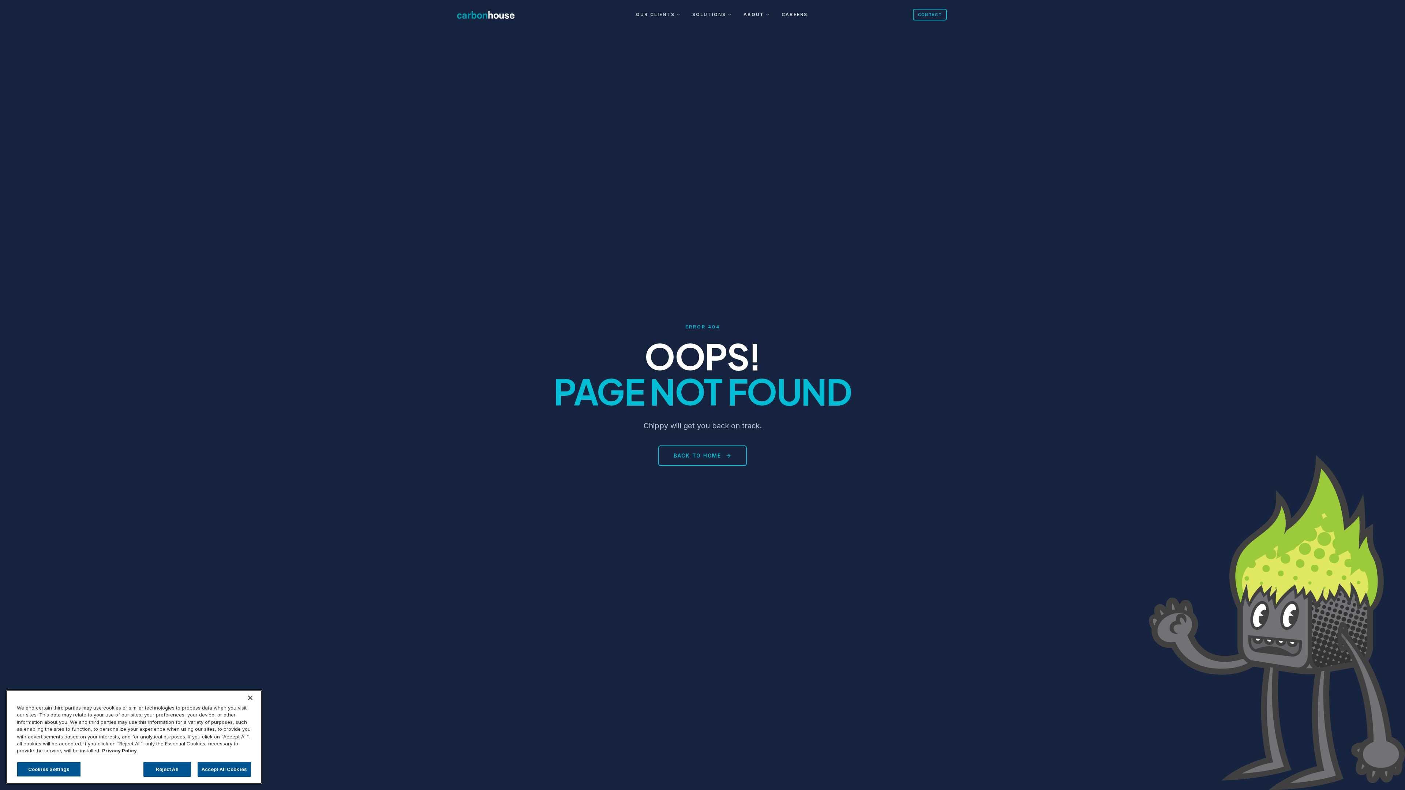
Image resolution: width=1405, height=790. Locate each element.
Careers (795, 14)
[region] (134, 737)
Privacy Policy (119, 750)
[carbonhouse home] (494, 15)
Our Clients (655, 14)
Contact (930, 14)
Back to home (697, 455)
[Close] (250, 698)
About (753, 14)
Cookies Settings (49, 769)
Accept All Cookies (224, 769)
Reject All (167, 769)
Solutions (709, 14)
